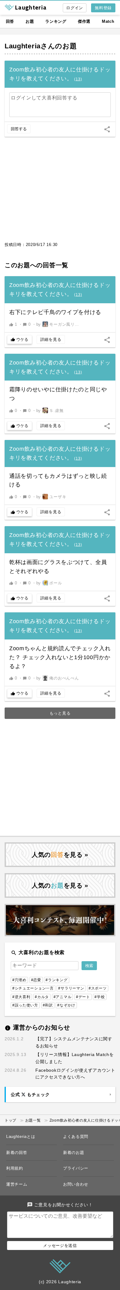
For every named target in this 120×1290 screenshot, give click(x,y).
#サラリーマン (71, 988)
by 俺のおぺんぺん (57, 678)
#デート (83, 997)
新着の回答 (16, 1152)
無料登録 (103, 8)
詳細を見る (51, 339)
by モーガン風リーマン (59, 324)
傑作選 (84, 21)
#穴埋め (19, 980)
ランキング (55, 21)
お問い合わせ (75, 1184)
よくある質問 (75, 1136)
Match (108, 21)
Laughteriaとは (20, 1136)
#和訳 (48, 1005)
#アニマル (63, 997)
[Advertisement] (60, 192)
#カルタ (42, 997)
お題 (30, 21)
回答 (10, 21)
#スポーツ (98, 988)
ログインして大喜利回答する (44, 97)
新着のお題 (73, 1152)
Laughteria (23, 46)
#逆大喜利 (21, 997)
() (78, 79)
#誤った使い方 (25, 1005)
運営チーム (16, 1184)
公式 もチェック (30, 1094)
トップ (10, 1120)
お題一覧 (33, 1120)
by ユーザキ (51, 496)
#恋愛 (36, 980)
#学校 (99, 997)
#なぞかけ (66, 1005)
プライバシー (75, 1168)
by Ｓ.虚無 (50, 410)
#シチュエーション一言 (33, 988)
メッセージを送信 (60, 1245)
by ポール (49, 583)
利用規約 (14, 1168)
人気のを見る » (60, 854)
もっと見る (60, 713)
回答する (19, 129)
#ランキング (56, 980)
